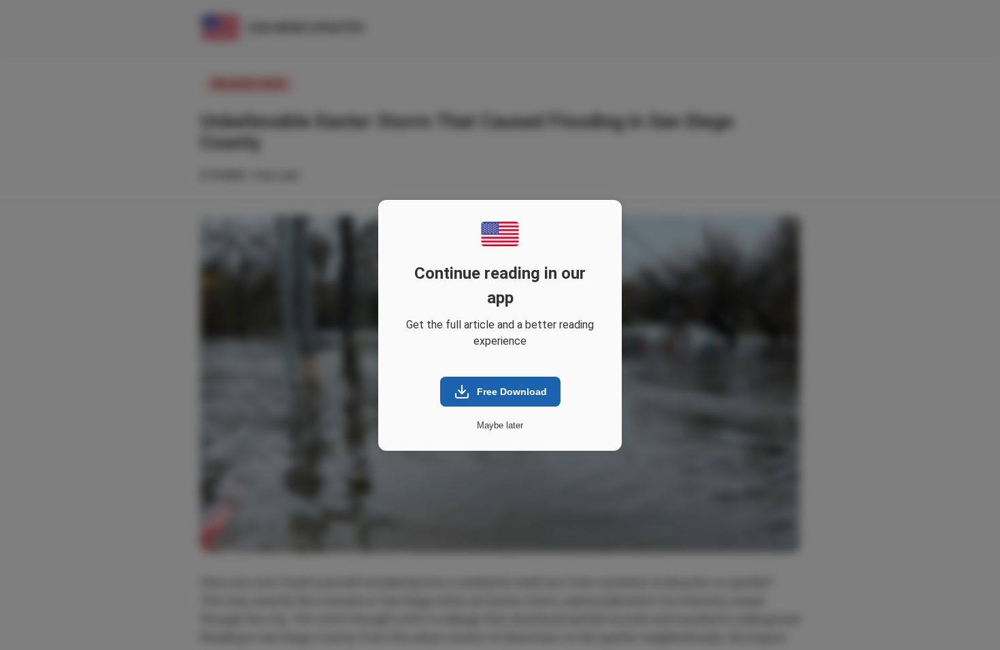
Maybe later (500, 425)
